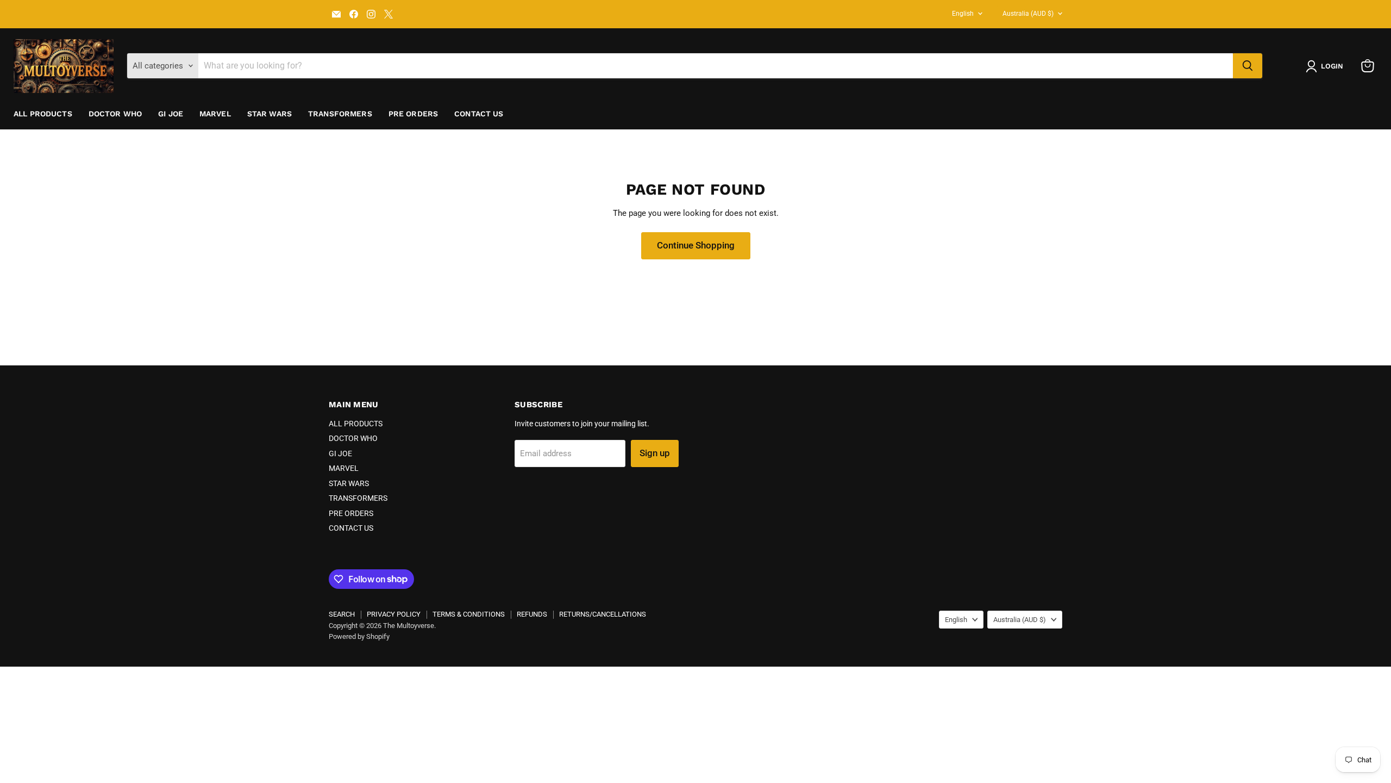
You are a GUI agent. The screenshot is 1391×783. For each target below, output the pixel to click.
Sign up (655, 453)
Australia (1028, 13)
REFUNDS (532, 614)
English (963, 13)
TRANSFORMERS (340, 113)
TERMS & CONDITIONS (469, 614)
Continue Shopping (696, 245)
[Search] (1247, 65)
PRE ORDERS (413, 113)
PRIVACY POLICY (394, 614)
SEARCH (342, 614)
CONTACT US (478, 113)
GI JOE (170, 113)
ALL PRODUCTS (43, 113)
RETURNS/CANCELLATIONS (602, 614)
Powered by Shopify (359, 636)
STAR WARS (269, 113)
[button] (1327, 66)
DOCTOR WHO (115, 113)
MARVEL (215, 113)
